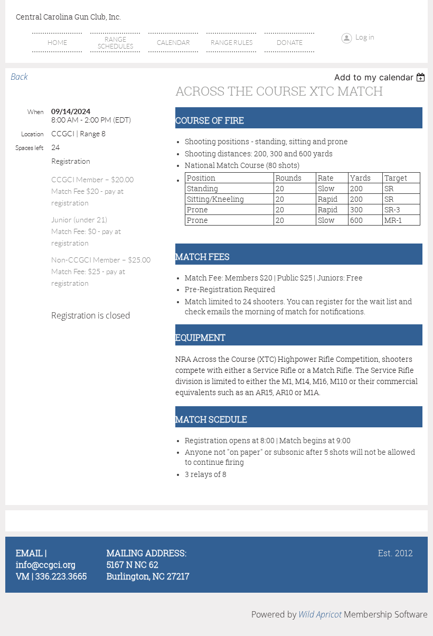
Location (32, 133)
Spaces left (29, 147)
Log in (364, 37)
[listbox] (381, 77)
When (35, 111)
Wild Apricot (320, 614)
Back (19, 76)
